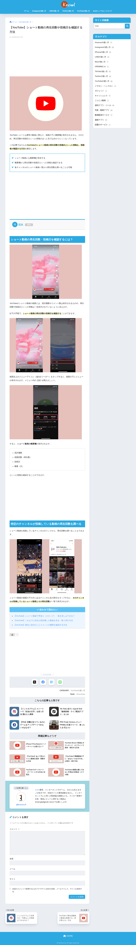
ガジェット (100, 91)
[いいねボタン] (12, 634)
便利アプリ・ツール (104, 105)
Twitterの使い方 (68, 11)
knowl (37, 790)
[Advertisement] (47, 57)
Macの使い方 (101, 62)
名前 (11, 859)
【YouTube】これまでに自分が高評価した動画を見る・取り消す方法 (43, 620)
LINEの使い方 (54, 11)
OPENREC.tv (101, 66)
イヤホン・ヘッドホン (105, 86)
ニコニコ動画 (101, 100)
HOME (69, 936)
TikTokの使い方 (103, 71)
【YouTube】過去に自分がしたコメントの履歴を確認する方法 (40, 625)
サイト (12, 879)
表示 (29, 225)
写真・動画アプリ (103, 110)
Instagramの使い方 (39, 11)
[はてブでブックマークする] (52, 682)
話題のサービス (102, 125)
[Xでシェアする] (35, 682)
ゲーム (26, 11)
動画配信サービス (103, 115)
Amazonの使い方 (103, 42)
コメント (15, 829)
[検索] (127, 26)
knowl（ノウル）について (102, 11)
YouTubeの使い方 (83, 11)
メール (12, 869)
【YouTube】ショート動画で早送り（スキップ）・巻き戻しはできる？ (44, 616)
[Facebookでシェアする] (43, 682)
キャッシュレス (102, 96)
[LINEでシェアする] (60, 682)
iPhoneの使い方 (103, 52)
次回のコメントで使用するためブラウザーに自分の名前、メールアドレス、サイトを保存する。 (47, 890)
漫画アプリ (101, 120)
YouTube (81, 694)
